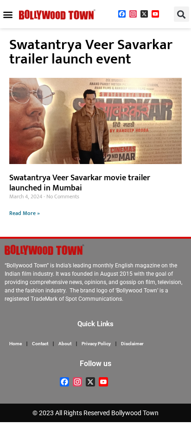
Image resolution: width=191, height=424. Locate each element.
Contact (40, 343)
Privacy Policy (96, 343)
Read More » (24, 213)
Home (15, 343)
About (64, 343)
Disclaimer (132, 343)
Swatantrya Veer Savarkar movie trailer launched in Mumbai (79, 183)
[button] (7, 14)
